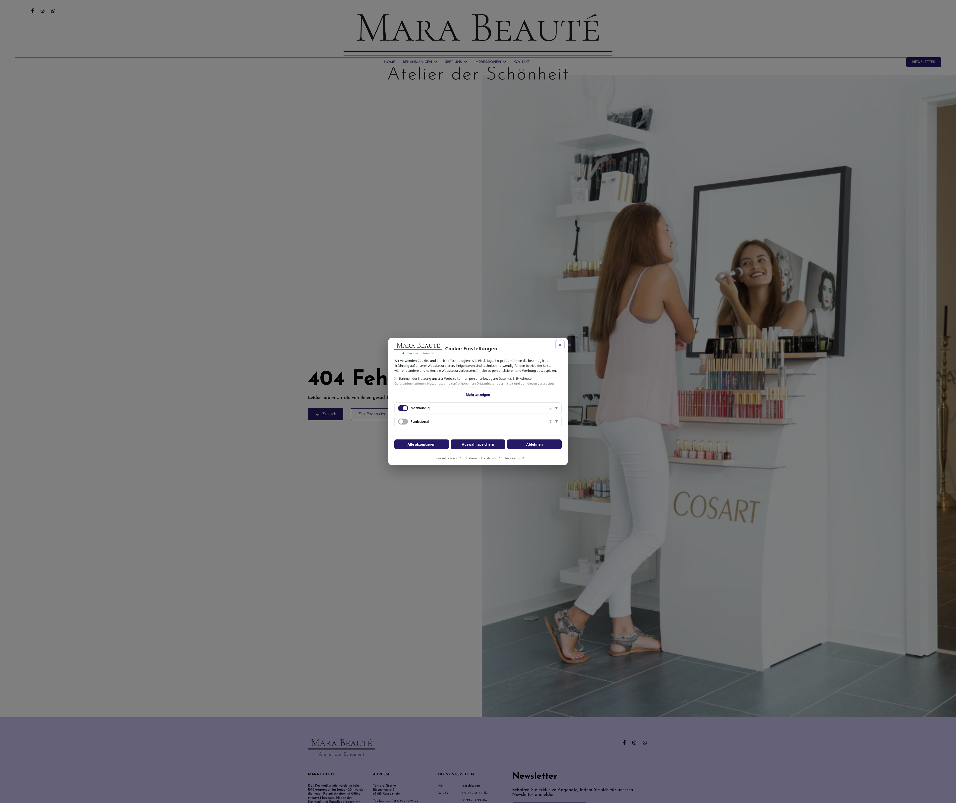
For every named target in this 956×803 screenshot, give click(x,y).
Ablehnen (534, 444)
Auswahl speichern (478, 444)
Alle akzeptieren (421, 444)
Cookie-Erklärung (446, 458)
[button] (478, 408)
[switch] (403, 422)
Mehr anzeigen (478, 394)
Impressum (513, 458)
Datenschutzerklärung (481, 458)
